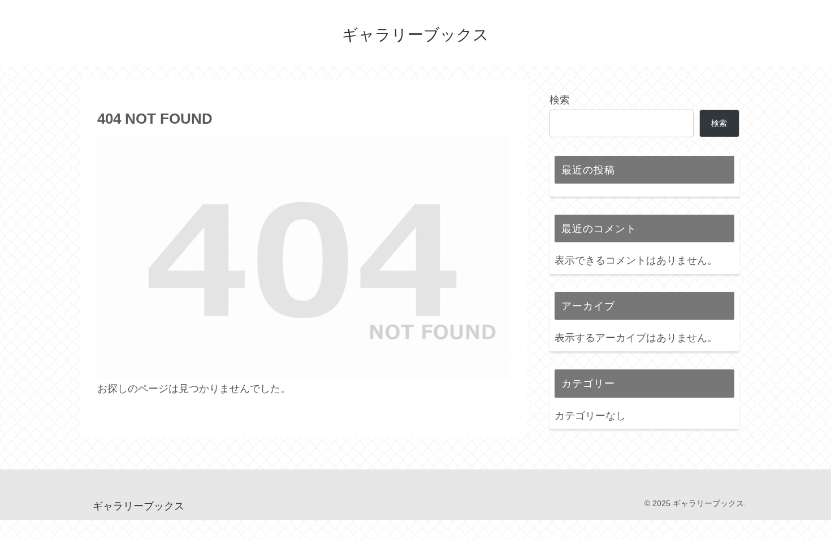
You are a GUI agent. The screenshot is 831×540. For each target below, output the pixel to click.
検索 (559, 100)
